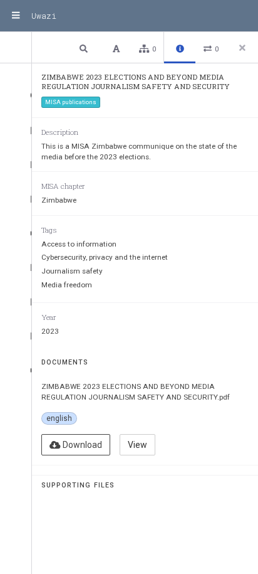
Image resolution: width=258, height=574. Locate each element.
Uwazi (43, 15)
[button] (85, 48)
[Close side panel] (242, 47)
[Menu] (15, 15)
